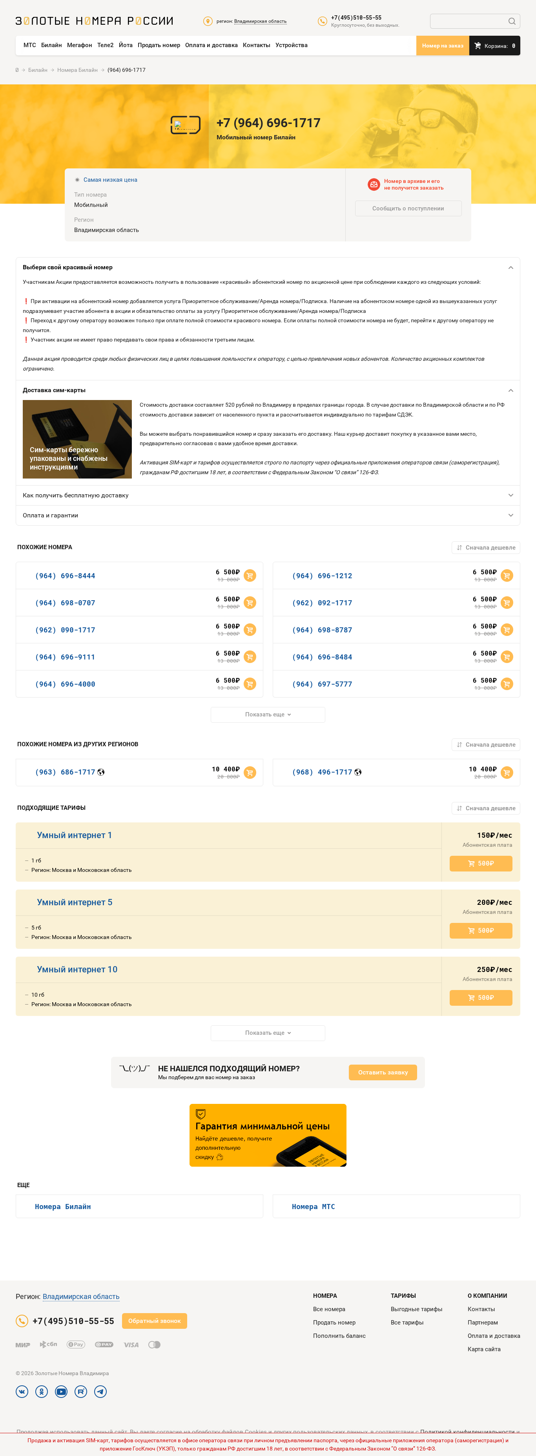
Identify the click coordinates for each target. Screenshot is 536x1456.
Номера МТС (313, 1206)
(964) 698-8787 (322, 629)
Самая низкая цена (110, 179)
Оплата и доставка (211, 45)
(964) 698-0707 (65, 602)
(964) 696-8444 (65, 575)
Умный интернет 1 (75, 835)
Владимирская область (81, 1296)
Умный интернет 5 (75, 902)
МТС (30, 45)
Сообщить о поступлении (408, 208)
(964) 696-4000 (65, 684)
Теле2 (105, 45)
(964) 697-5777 (322, 684)
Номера (325, 1295)
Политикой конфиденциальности (467, 1432)
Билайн (51, 45)
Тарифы (403, 1295)
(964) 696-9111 (65, 656)
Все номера (329, 1309)
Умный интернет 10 (77, 969)
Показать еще (264, 714)
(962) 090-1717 (65, 629)
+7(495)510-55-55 (356, 18)
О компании (487, 1295)
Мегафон (79, 45)
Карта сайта (484, 1349)
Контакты (256, 45)
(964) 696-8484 (322, 656)
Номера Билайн (63, 1206)
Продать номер (159, 45)
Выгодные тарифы (417, 1309)
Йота (126, 45)
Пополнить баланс (339, 1335)
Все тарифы (407, 1322)
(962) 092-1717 (322, 602)
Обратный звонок (154, 1320)
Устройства (291, 45)
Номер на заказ (442, 45)
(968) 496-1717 (322, 771)
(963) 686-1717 (65, 771)
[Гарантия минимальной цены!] (268, 1135)
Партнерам (483, 1322)
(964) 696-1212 (322, 575)
